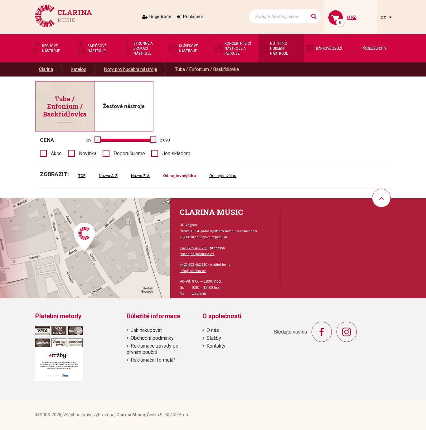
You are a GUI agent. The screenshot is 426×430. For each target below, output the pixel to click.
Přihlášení (193, 16)
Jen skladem (176, 153)
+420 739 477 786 (193, 248)
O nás (212, 330)
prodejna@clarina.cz (197, 254)
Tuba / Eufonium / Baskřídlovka (207, 69)
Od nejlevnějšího (179, 175)
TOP (81, 175)
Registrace (160, 16)
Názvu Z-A (140, 175)
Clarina (46, 69)
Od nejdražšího (222, 175)
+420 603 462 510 (193, 265)
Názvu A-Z (108, 175)
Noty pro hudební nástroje (130, 69)
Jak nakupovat (146, 330)
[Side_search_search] (314, 16)
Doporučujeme (129, 153)
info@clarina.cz (193, 271)
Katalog (78, 69)
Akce (56, 153)
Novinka (87, 153)
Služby (213, 338)
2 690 (165, 140)
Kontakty (215, 346)
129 (88, 140)
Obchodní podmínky (152, 338)
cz (384, 17)
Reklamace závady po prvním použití (152, 349)
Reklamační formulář (153, 360)
